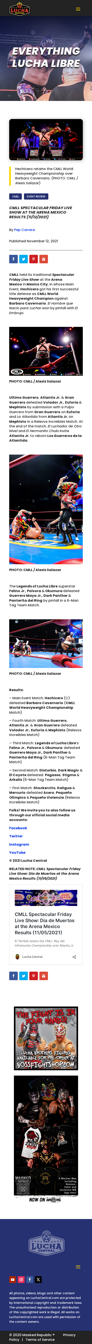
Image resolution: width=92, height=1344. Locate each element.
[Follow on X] (38, 1279)
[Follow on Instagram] (21, 1279)
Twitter (16, 836)
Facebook (18, 828)
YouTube (17, 852)
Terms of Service (40, 1339)
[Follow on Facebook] (29, 1279)
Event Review (36, 196)
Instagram (19, 844)
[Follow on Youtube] (12, 1279)
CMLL (15, 196)
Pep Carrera (24, 229)
